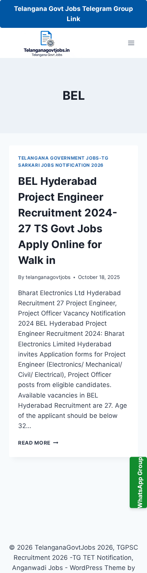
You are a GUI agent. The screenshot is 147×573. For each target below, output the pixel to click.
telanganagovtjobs (48, 277)
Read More (38, 443)
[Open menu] (131, 43)
